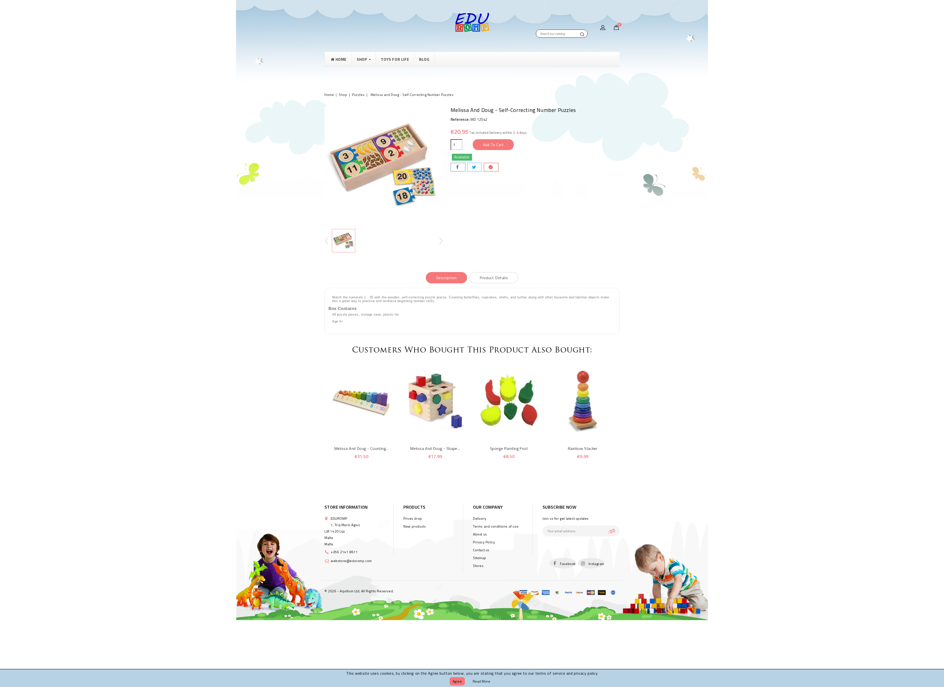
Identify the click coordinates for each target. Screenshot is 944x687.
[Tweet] (474, 167)
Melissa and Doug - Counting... (361, 448)
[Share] (458, 167)
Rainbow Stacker (583, 448)
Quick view (354, 430)
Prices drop (412, 518)
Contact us (481, 549)
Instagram (596, 563)
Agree (457, 681)
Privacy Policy (484, 542)
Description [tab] (446, 278)
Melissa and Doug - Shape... (435, 448)
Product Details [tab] (494, 278)
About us (480, 534)
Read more (481, 681)
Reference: (460, 119)
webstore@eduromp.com (351, 560)
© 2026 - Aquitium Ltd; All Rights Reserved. (359, 591)
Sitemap (479, 557)
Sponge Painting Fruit (509, 448)
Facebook (568, 563)
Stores (478, 565)
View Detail (368, 430)
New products (414, 526)
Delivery (480, 518)
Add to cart (493, 145)
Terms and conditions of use (495, 526)
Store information (346, 507)
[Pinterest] (491, 167)
